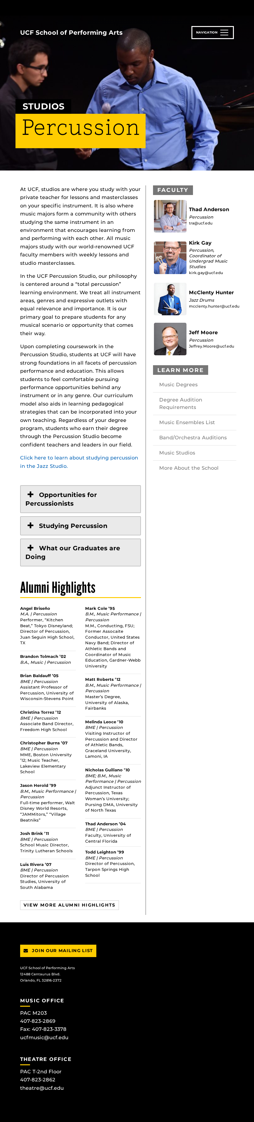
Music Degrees (178, 385)
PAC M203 (33, 1013)
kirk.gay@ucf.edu (206, 272)
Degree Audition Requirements (180, 403)
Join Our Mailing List (62, 950)
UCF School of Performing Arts (71, 32)
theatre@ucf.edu (42, 1088)
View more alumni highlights (70, 905)
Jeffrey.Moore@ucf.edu (211, 346)
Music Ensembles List (187, 422)
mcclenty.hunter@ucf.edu (214, 306)
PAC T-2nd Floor (41, 1072)
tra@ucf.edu (200, 223)
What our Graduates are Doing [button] (72, 552)
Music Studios (177, 453)
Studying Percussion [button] (73, 526)
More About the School (189, 468)
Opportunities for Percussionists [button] (61, 499)
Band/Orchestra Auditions (193, 438)
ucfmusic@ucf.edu (44, 1037)
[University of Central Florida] (61, 7)
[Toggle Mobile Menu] (232, 7)
